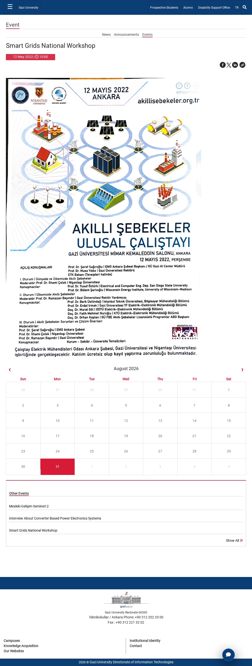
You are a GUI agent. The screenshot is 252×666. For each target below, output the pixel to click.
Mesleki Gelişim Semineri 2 (29, 506)
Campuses (12, 641)
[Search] (244, 7)
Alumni (188, 7)
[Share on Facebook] (222, 65)
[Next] (242, 369)
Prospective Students (164, 7)
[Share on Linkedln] (235, 65)
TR (238, 7)
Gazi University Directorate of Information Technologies (131, 662)
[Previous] (9, 369)
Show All (233, 540)
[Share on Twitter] (228, 65)
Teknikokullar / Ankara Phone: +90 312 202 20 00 (126, 617)
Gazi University (28, 7)
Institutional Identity (145, 641)
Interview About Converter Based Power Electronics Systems (55, 518)
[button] (242, 65)
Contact (136, 646)
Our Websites (14, 651)
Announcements (127, 34)
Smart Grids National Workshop (33, 530)
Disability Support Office (214, 7)
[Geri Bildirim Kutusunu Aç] (228, 654)
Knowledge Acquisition (21, 646)
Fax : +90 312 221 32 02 (126, 622)
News (106, 34)
